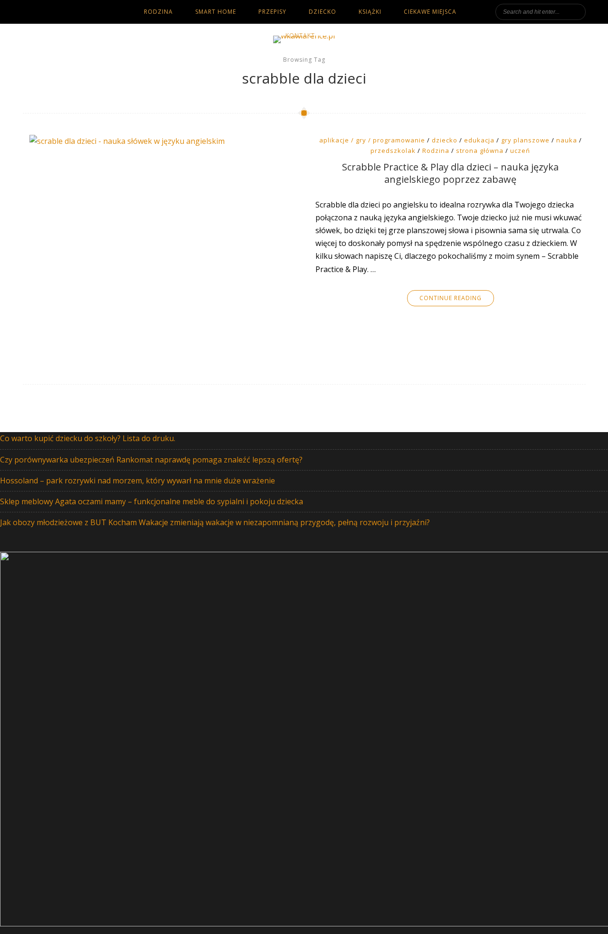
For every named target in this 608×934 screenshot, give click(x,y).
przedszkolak (393, 150)
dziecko (322, 12)
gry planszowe (525, 140)
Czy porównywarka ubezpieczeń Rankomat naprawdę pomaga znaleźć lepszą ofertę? (151, 459)
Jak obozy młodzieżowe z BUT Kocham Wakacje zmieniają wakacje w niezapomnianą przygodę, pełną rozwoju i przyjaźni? (215, 522)
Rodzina (435, 150)
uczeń (520, 150)
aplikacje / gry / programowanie (372, 140)
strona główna (480, 150)
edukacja (479, 140)
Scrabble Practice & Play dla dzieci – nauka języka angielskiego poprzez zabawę (450, 173)
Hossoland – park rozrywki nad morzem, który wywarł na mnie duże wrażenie (137, 480)
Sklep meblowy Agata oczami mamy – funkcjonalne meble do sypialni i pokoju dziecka (151, 501)
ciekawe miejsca (430, 12)
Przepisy (272, 12)
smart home (215, 12)
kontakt (300, 35)
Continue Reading (450, 298)
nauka (566, 140)
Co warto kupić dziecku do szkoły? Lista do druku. (87, 438)
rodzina (158, 12)
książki (370, 12)
